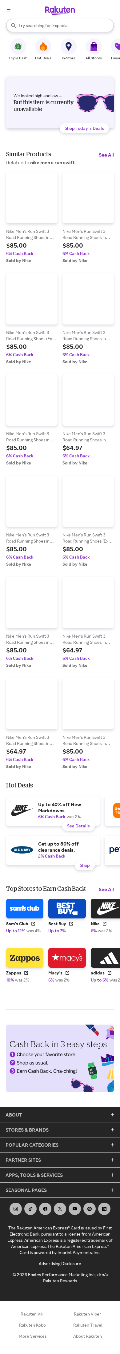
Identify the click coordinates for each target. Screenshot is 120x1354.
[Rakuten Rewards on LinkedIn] (104, 1209)
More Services (32, 1336)
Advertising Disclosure (60, 1263)
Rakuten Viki (32, 1313)
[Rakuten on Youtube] (75, 1209)
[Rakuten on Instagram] (16, 1209)
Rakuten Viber (87, 1313)
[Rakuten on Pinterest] (89, 1209)
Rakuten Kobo (32, 1325)
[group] (32, 217)
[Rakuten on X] (60, 1209)
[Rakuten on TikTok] (30, 1209)
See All (106, 155)
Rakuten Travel (87, 1325)
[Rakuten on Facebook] (45, 1209)
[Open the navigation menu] (8, 9)
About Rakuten (87, 1336)
